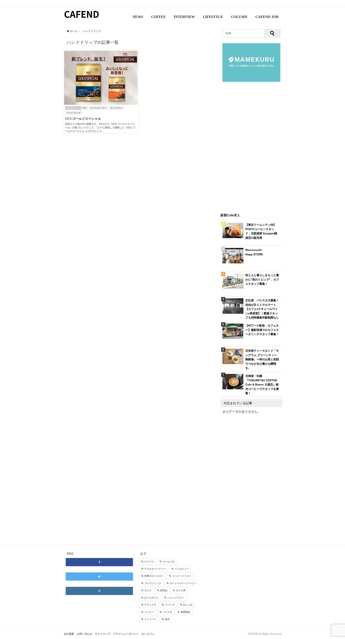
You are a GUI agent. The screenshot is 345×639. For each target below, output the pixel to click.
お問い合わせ (84, 634)
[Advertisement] (251, 148)
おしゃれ (188, 605)
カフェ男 (180, 590)
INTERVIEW (184, 17)
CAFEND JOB (266, 17)
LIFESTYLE (213, 17)
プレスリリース (152, 583)
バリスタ (167, 612)
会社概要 (69, 634)
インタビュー (181, 569)
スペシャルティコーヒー (183, 583)
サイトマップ (102, 634)
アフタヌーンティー (155, 569)
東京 (167, 619)
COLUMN (239, 17)
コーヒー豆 (168, 561)
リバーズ (169, 605)
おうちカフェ (73, 108)
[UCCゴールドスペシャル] (101, 103)
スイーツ (149, 561)
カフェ (148, 590)
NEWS (138, 17)
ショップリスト (175, 597)
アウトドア (150, 605)
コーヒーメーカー (181, 576)
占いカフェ (148, 634)
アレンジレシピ (74, 113)
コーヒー (149, 612)
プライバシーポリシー (126, 634)
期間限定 (185, 612)
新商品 (163, 590)
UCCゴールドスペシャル (83, 118)
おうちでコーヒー (99, 108)
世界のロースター (154, 576)
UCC (85, 108)
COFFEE (158, 17)
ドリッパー (150, 619)
